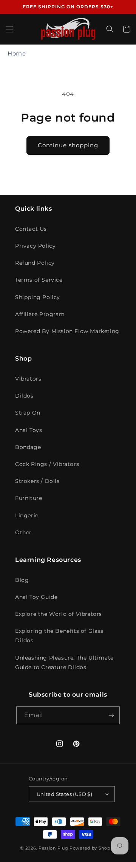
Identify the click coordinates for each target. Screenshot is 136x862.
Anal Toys (28, 430)
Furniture (28, 498)
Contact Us (31, 228)
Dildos (24, 395)
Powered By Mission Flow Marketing (67, 331)
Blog (22, 580)
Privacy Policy (35, 245)
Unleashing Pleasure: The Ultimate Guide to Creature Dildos (64, 662)
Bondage (28, 447)
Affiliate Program (40, 314)
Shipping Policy (37, 297)
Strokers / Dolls (37, 481)
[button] (9, 29)
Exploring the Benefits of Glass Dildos (59, 636)
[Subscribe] (111, 715)
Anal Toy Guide (36, 597)
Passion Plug (53, 848)
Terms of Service (39, 279)
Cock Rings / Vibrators (47, 464)
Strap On (27, 412)
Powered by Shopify (93, 848)
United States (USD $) (64, 794)
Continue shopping (68, 145)
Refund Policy (35, 262)
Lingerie (27, 515)
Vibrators (28, 378)
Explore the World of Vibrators (58, 614)
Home (17, 53)
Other (23, 532)
